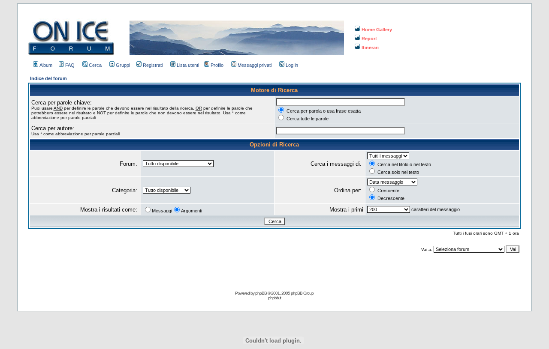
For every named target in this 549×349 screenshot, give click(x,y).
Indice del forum (48, 78)
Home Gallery (377, 29)
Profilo (217, 65)
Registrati (153, 65)
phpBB (261, 293)
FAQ (70, 65)
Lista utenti (188, 65)
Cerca (95, 65)
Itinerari (370, 47)
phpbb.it (274, 297)
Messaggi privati (254, 65)
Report (369, 38)
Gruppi (123, 65)
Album (45, 65)
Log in (292, 65)
